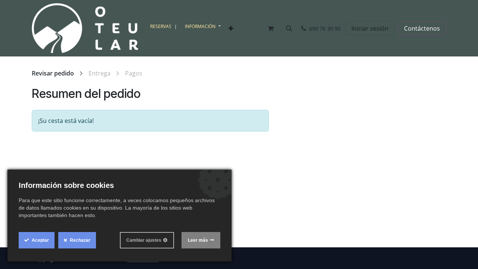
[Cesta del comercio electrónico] (270, 28)
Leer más (198, 240)
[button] (289, 28)
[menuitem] (164, 26)
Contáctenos (422, 28)
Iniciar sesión (369, 28)
